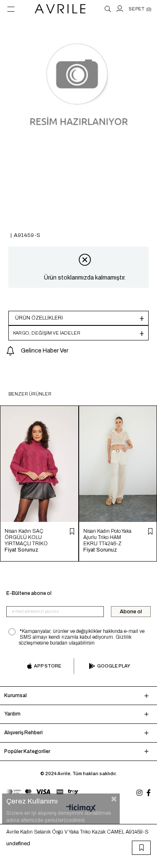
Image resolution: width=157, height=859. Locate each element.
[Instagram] (139, 792)
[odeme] (42, 791)
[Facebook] (149, 792)
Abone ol (131, 612)
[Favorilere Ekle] (141, 847)
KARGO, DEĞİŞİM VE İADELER (46, 332)
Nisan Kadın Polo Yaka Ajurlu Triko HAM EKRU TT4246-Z (107, 537)
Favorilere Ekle (72, 531)
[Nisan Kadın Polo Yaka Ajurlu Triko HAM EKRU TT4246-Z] (118, 464)
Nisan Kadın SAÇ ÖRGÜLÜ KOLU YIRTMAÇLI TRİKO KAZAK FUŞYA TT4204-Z (26, 537)
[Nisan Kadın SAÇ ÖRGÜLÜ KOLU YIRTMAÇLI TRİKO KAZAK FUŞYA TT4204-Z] (39, 464)
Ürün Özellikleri (39, 318)
